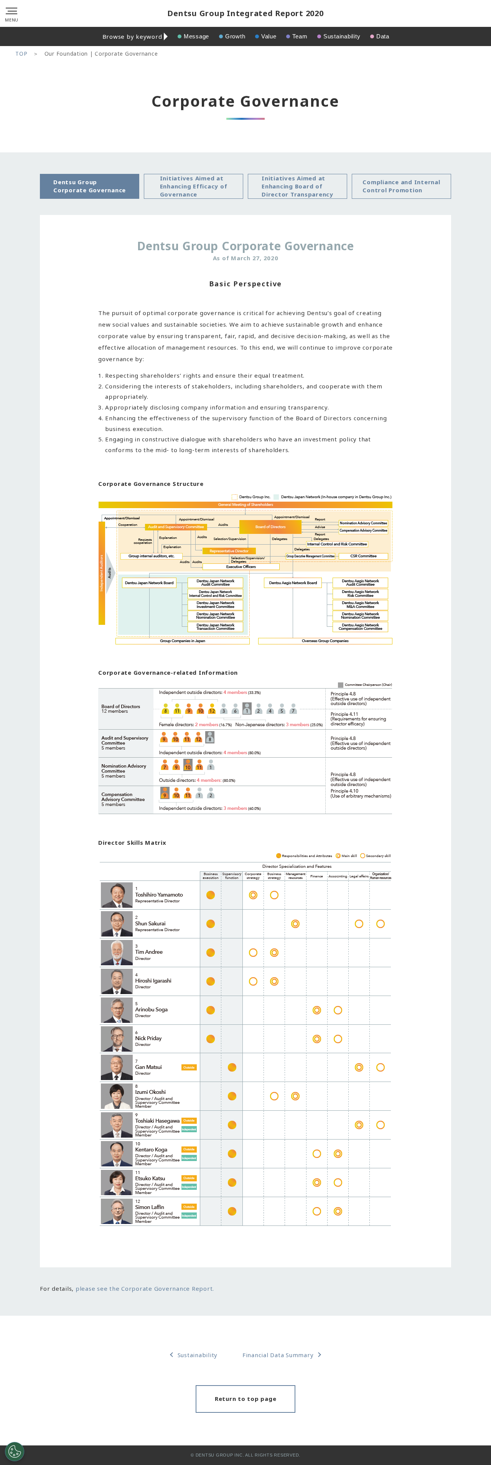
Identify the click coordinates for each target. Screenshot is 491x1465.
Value (269, 36)
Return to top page (246, 1398)
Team (299, 36)
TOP (21, 53)
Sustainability (342, 36)
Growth (235, 36)
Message (196, 36)
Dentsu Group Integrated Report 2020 (245, 13)
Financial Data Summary (278, 1355)
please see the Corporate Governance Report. (145, 1288)
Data (382, 36)
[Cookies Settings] (14, 1451)
